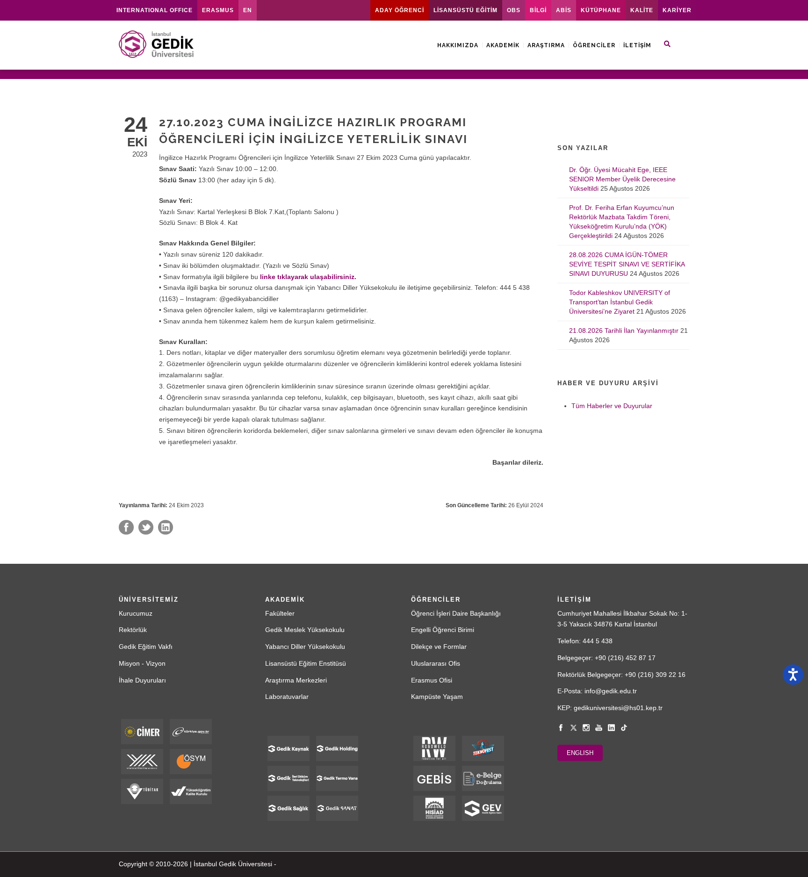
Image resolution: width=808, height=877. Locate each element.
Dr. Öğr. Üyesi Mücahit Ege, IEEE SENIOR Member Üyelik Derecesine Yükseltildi (622, 179)
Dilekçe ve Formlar (439, 646)
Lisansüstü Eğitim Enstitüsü (305, 663)
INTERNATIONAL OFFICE (154, 10)
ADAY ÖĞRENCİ (399, 10)
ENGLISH (580, 752)
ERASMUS (218, 10)
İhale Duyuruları (142, 680)
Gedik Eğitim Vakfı (146, 646)
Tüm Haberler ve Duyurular (611, 406)
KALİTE (641, 10)
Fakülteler (280, 613)
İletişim (637, 45)
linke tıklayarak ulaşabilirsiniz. (308, 276)
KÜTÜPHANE (601, 10)
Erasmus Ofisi (431, 680)
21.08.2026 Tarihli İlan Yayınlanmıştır (623, 330)
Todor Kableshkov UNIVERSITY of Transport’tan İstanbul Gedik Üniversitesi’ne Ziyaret (619, 302)
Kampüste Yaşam (437, 696)
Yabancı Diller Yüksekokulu (305, 646)
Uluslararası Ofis (435, 663)
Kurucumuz (135, 613)
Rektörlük (133, 629)
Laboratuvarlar (287, 696)
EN (247, 10)
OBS (513, 10)
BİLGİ (538, 10)
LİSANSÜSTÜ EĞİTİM (465, 10)
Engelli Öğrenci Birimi (442, 629)
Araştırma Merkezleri (296, 680)
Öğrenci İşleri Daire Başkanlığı (456, 613)
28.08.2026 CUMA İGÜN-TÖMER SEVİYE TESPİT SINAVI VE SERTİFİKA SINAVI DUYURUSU (627, 264)
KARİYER (677, 10)
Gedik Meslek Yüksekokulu (305, 629)
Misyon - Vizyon (142, 663)
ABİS (563, 10)
